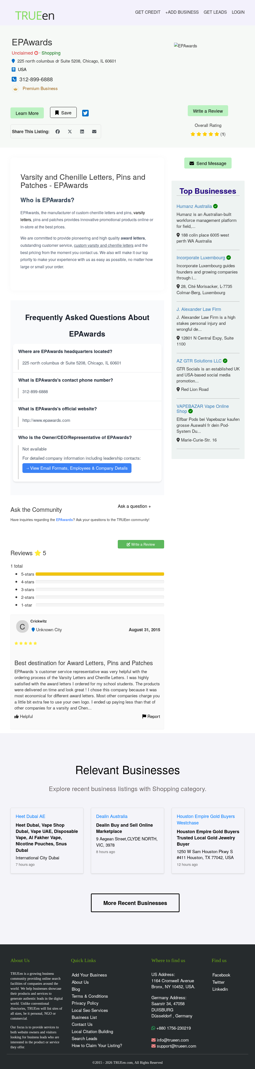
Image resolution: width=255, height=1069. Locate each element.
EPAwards (64, 519)
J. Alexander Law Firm (199, 309)
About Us (80, 982)
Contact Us (82, 1024)
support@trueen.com (176, 1046)
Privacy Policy (85, 1003)
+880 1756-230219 (173, 1028)
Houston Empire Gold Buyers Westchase (206, 819)
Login (238, 12)
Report (153, 716)
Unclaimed (24, 52)
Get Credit (147, 12)
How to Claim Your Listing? (97, 1045)
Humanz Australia (195, 206)
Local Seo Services (90, 1010)
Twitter (218, 982)
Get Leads (215, 12)
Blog (76, 989)
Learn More (27, 113)
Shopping (51, 52)
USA (22, 69)
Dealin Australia (112, 816)
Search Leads (84, 1038)
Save (65, 112)
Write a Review (208, 110)
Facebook (221, 975)
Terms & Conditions (90, 996)
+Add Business (182, 12)
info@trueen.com (173, 1040)
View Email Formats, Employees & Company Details (77, 468)
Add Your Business (89, 975)
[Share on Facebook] (57, 131)
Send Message (210, 163)
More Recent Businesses (135, 903)
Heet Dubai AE (30, 816)
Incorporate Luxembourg (201, 257)
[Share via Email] (94, 131)
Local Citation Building (92, 1031)
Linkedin (220, 989)
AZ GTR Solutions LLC (200, 360)
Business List (84, 1017)
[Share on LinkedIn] (81, 131)
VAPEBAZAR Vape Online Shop (203, 408)
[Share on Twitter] (69, 131)
